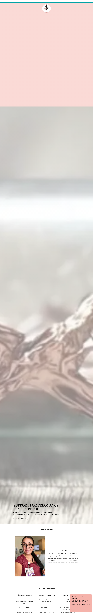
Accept (81, 609)
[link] (46, 8)
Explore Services (21, 518)
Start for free (58, 1)
